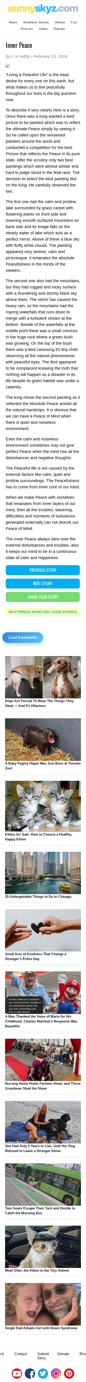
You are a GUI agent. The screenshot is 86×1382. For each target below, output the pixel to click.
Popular (59, 29)
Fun (74, 22)
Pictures (27, 29)
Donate (63, 1354)
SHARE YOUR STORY (43, 597)
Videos (60, 22)
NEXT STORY (42, 583)
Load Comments (22, 637)
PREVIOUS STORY (43, 570)
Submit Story (43, 1356)
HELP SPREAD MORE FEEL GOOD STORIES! (43, 612)
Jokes (43, 29)
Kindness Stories (36, 22)
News (13, 22)
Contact (20, 1354)
